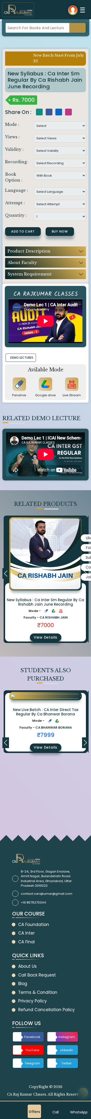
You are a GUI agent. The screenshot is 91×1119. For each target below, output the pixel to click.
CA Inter (26, 933)
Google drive (45, 395)
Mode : (12, 124)
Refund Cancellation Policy (46, 1010)
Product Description (29, 251)
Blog (22, 984)
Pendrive (19, 395)
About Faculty (22, 262)
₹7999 (45, 735)
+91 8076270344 (33, 902)
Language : (16, 190)
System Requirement (30, 274)
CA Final (26, 942)
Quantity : (16, 215)
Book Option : (13, 177)
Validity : (14, 149)
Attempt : (15, 202)
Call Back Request (37, 975)
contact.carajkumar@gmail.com (46, 893)
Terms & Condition (37, 992)
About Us (27, 966)
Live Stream (72, 395)
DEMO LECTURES (21, 358)
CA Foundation (33, 924)
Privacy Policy (32, 1001)
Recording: (16, 161)
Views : (12, 136)
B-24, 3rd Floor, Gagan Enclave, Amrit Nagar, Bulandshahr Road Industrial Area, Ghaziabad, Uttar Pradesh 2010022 (46, 878)
